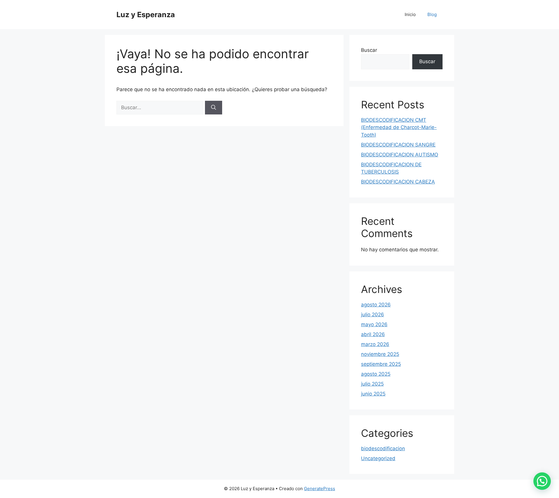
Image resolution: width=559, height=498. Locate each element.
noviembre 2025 (380, 354)
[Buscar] (213, 108)
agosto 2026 (376, 305)
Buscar (369, 50)
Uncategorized (378, 458)
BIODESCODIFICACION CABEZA (398, 182)
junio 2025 (373, 394)
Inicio (410, 14)
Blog (432, 14)
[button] (542, 481)
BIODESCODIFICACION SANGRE (398, 145)
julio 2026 (372, 314)
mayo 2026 (374, 324)
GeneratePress (319, 488)
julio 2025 (372, 384)
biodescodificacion (383, 448)
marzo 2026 (375, 344)
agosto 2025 (375, 374)
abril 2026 (373, 334)
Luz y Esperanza (145, 14)
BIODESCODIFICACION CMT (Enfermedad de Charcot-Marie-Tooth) (399, 127)
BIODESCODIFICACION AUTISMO (399, 155)
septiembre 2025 (381, 364)
